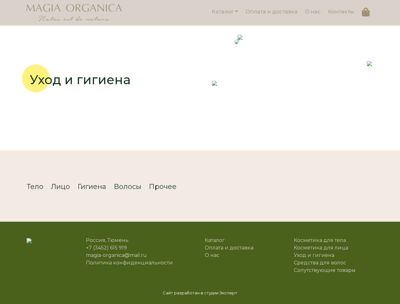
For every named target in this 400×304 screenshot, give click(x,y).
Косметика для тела (320, 240)
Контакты (341, 11)
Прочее (163, 186)
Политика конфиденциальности (129, 263)
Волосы (127, 186)
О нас (313, 11)
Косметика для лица (321, 248)
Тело (35, 186)
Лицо (60, 186)
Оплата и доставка (272, 11)
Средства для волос (320, 263)
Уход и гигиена (314, 255)
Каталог (223, 11)
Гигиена (92, 186)
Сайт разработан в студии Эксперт (200, 292)
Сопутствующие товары (325, 270)
